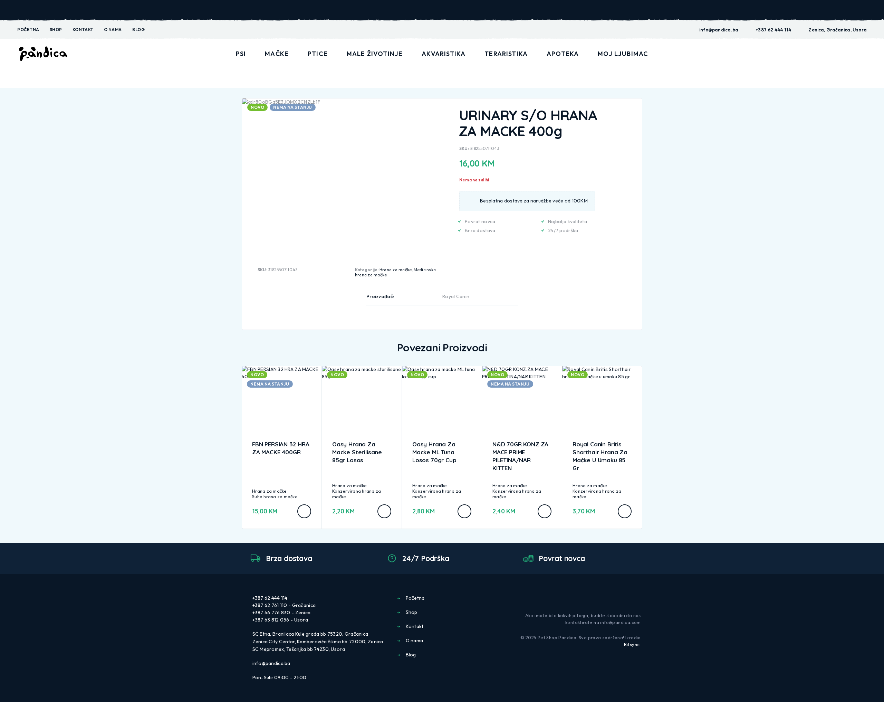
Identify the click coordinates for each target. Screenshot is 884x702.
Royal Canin (455, 296)
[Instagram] (638, 597)
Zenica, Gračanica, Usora (837, 29)
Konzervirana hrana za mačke (356, 493)
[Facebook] (627, 597)
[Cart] (864, 53)
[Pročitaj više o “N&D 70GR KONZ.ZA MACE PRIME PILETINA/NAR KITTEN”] (544, 511)
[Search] (816, 54)
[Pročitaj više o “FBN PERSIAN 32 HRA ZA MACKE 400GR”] (304, 511)
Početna (28, 29)
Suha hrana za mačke (275, 496)
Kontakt (83, 29)
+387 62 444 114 (773, 29)
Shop (56, 29)
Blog (138, 29)
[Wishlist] (848, 53)
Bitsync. (632, 644)
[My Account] (832, 54)
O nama (113, 29)
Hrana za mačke (395, 269)
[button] (384, 511)
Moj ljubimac (623, 54)
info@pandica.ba (718, 29)
